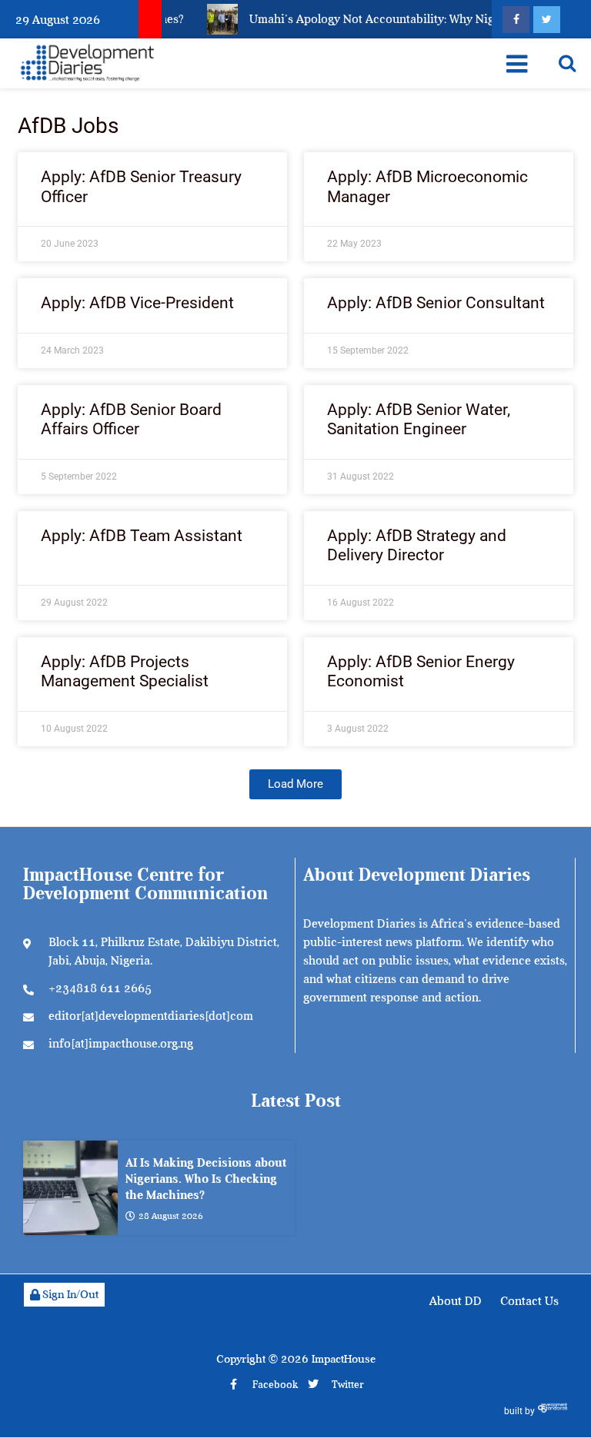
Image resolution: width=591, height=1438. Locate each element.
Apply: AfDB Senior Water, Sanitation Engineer (418, 419)
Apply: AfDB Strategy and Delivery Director (416, 545)
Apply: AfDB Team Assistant (141, 535)
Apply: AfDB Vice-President (137, 303)
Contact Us (529, 1301)
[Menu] (517, 63)
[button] (295, 784)
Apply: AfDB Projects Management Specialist (125, 671)
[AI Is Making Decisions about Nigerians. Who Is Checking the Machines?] (70, 1188)
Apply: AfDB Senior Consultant (436, 303)
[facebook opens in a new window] (516, 19)
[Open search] (567, 63)
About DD (455, 1301)
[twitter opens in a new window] (546, 19)
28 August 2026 (171, 1215)
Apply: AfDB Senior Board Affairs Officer (131, 419)
